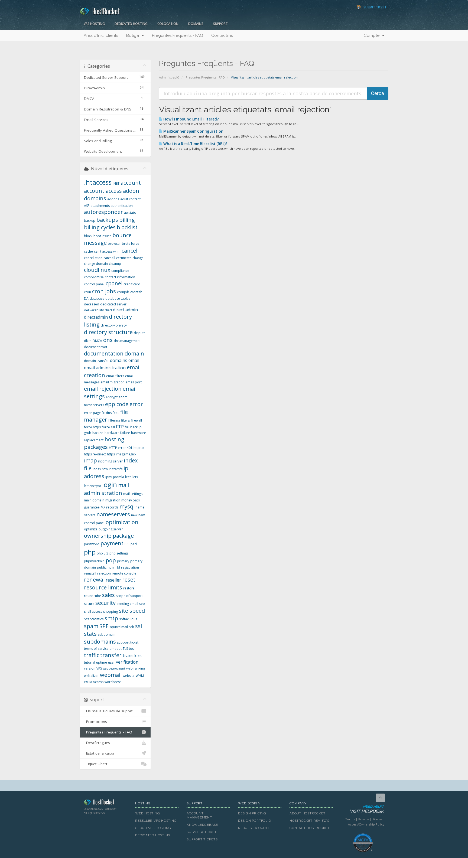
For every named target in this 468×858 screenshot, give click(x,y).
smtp (111, 618)
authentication (122, 205)
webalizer (91, 675)
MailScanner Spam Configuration (192, 131)
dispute (139, 333)
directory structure (108, 332)
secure (89, 603)
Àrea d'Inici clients (101, 35)
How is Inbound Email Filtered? (190, 119)
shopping (110, 611)
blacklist (127, 227)
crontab (136, 292)
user (111, 662)
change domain (96, 263)
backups (107, 219)
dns (108, 340)
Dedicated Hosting (131, 23)
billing (127, 219)
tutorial (89, 662)
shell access (93, 611)
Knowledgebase (202, 825)
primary (123, 561)
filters (125, 420)
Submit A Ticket (202, 832)
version (89, 668)
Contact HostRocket (310, 828)
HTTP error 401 (120, 447)
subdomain (106, 634)
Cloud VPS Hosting (153, 828)
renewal (94, 579)
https (111, 454)
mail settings (132, 493)
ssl (138, 626)
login (109, 484)
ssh (131, 627)
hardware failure (117, 432)
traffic (91, 655)
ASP (87, 205)
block (88, 236)
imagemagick (126, 454)
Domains (195, 23)
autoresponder (103, 212)
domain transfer (96, 360)
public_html (106, 567)
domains (118, 360)
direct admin (125, 310)
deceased (91, 304)
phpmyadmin (94, 561)
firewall (136, 420)
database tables (117, 298)
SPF (103, 626)
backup (89, 220)
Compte (373, 35)
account (131, 182)
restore (129, 588)
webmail (111, 674)
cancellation (93, 258)
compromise (94, 277)
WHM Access (93, 682)
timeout (116, 648)
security (105, 602)
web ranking (135, 668)
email (133, 360)
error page (92, 412)
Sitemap (378, 819)
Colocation (167, 23)
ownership (98, 535)
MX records (109, 507)
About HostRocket (307, 813)
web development (114, 668)
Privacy (363, 819)
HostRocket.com (105, 803)
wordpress (113, 682)
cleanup (115, 263)
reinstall (90, 573)
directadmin (96, 317)
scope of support (129, 595)
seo (142, 603)
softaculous (128, 619)
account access (103, 190)
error (136, 404)
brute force (130, 243)
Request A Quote (254, 828)
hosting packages (104, 443)
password (91, 544)
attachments (100, 205)
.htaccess (98, 182)
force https (92, 427)
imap (90, 460)
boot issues (102, 236)
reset (128, 579)
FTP (120, 427)
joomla (118, 477)
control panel (94, 284)
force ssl (108, 427)
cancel (129, 250)
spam (91, 626)
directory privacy (114, 325)
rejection (104, 573)
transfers (132, 655)
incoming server (110, 461)
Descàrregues (97, 742)
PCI (127, 544)
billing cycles (100, 227)
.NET (116, 183)
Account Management (199, 815)
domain (134, 353)
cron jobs (104, 291)
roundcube (92, 595)
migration (112, 500)
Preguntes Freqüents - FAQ (177, 35)
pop (111, 560)
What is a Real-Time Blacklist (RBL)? (194, 143)
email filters (115, 376)
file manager (106, 415)
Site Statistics (93, 619)
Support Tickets (202, 839)
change (138, 258)
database (97, 298)
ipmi (108, 477)
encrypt (112, 397)
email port (134, 382)
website (129, 675)
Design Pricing (252, 813)
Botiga (133, 35)
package (123, 535)
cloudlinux (97, 269)
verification (127, 662)
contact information (120, 277)
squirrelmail (118, 627)
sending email (127, 603)
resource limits (103, 587)
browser (114, 243)
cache (88, 251)
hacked (97, 432)
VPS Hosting (94, 23)
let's (128, 477)
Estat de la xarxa (99, 753)
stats (90, 633)
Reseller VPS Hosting (156, 821)
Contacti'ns (222, 35)
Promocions (95, 721)
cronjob (123, 292)
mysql (127, 506)
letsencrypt (92, 486)
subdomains (100, 641)
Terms (350, 819)
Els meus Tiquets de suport (108, 711)
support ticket (127, 642)
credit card (131, 284)
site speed (132, 610)
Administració (169, 77)
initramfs (115, 469)
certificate (123, 258)
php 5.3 (102, 553)
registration (130, 567)
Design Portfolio (254, 821)
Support (220, 23)
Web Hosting (147, 813)
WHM (140, 675)
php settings (118, 553)
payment (111, 543)
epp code (116, 404)
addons (113, 199)
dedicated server (113, 304)
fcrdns (107, 412)
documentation (103, 353)
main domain (94, 500)
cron (87, 292)
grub (87, 432)
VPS (99, 668)
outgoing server (111, 529)
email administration (105, 368)
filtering (114, 420)
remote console (124, 573)
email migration (112, 382)
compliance (120, 270)
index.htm (100, 469)
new (134, 515)
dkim (88, 340)
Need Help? (367, 809)
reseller (113, 580)
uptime (101, 662)
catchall (109, 258)
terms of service (96, 648)
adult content (130, 199)
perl (134, 544)
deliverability (94, 310)
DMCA (97, 340)
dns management (127, 340)
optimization (122, 522)
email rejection (103, 388)
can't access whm (107, 251)
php (90, 551)
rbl (118, 567)
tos (131, 648)
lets (135, 477)
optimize (91, 529)
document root (95, 347)
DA (86, 298)
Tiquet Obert (95, 763)
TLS (125, 648)
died (108, 310)
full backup (133, 427)
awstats (130, 212)
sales (108, 595)
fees (116, 412)
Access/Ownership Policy (366, 824)
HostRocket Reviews (309, 821)
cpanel (114, 283)
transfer (111, 655)
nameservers (113, 514)
